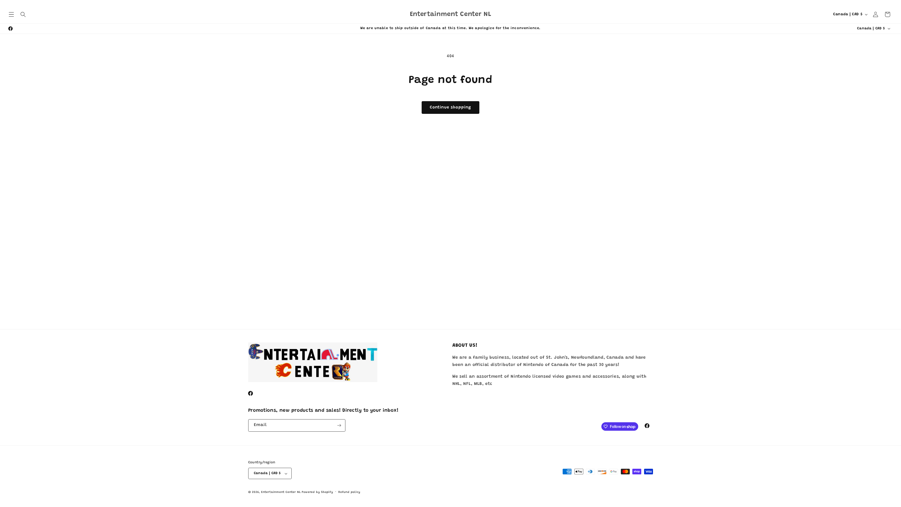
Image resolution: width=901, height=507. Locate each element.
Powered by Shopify (317, 492)
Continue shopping (450, 107)
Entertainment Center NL (281, 492)
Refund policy (349, 492)
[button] (11, 14)
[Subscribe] (339, 425)
